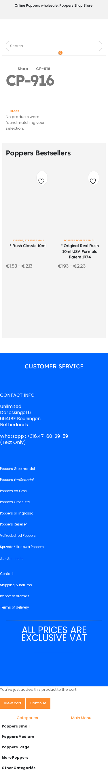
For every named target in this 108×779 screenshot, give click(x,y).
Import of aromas (14, 596)
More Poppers (15, 757)
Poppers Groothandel (17, 468)
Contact (7, 574)
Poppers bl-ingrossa (16, 513)
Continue (38, 703)
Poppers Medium (18, 736)
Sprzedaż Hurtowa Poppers (22, 547)
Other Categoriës (18, 768)
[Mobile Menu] (53, 29)
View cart (12, 703)
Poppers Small (34, 240)
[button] (12, 111)
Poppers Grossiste (15, 502)
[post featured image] (28, 197)
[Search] (95, 46)
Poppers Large (15, 747)
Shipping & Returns (16, 585)
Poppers (17, 240)
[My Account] (50, 54)
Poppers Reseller (13, 524)
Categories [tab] (27, 718)
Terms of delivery (14, 607)
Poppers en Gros (13, 491)
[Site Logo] (21, 37)
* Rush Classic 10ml (28, 245)
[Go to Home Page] (8, 69)
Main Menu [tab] (81, 718)
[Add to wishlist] (42, 179)
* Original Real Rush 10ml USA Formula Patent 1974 (80, 251)
